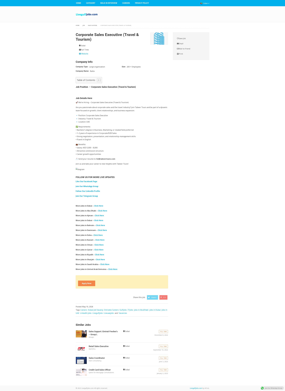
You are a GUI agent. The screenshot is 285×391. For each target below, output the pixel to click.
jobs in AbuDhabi (141, 310)
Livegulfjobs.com (196, 388)
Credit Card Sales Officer (100, 370)
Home (78, 3)
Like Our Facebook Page (86, 181)
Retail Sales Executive (99, 346)
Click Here (99, 206)
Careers (126, 3)
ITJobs (130, 310)
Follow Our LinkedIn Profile (88, 191)
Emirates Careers (111, 310)
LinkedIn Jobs (86, 313)
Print (181, 54)
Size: (124, 67)
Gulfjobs (123, 310)
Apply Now (86, 283)
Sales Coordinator (97, 358)
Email (181, 43)
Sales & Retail (92, 25)
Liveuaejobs (109, 313)
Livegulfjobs (97, 313)
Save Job (182, 38)
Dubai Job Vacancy (95, 310)
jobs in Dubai (155, 310)
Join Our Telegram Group (87, 196)
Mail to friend (184, 48)
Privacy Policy (142, 3)
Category (90, 3)
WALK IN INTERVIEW (108, 3)
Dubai (205, 3)
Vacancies (123, 313)
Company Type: (82, 67)
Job (84, 25)
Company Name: (82, 71)
